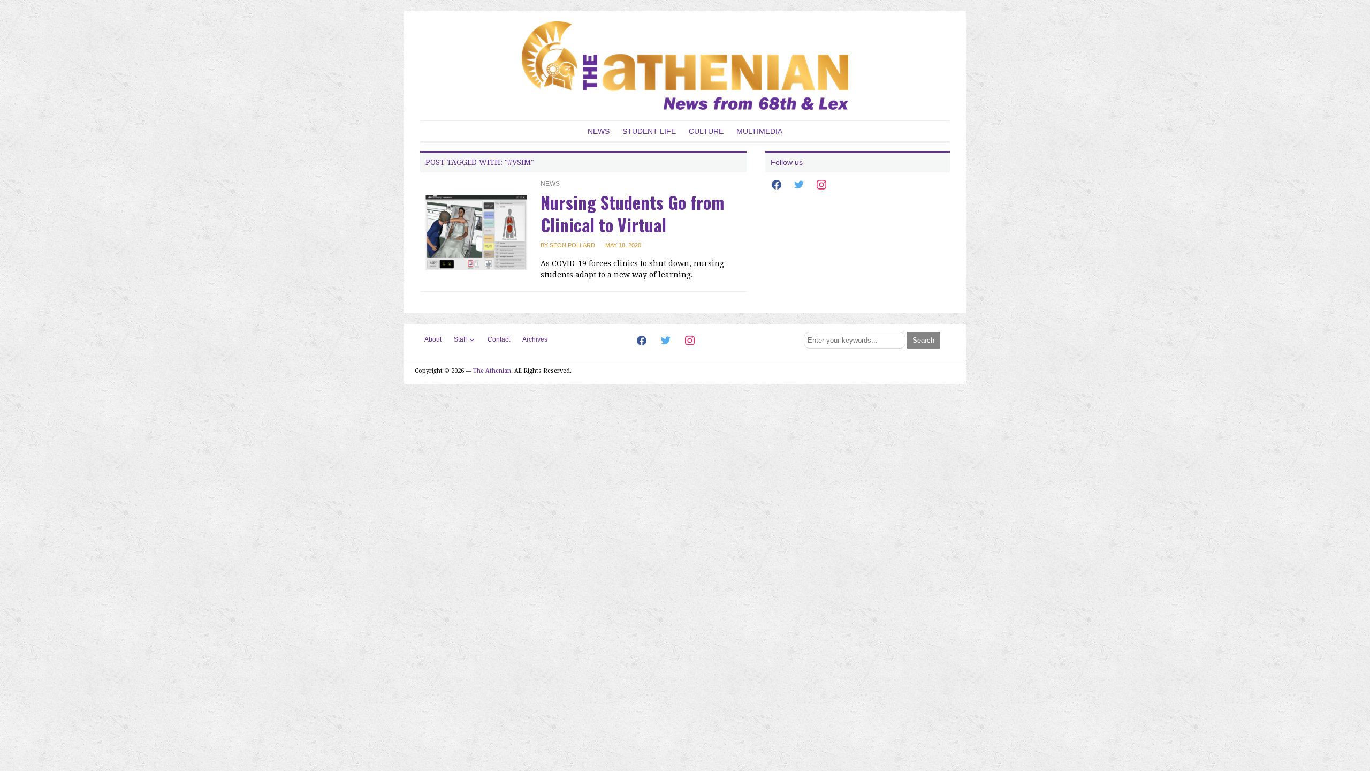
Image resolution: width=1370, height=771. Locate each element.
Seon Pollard (572, 245)
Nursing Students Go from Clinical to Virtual (632, 213)
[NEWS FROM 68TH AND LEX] (685, 65)
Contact (499, 339)
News (599, 131)
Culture (706, 131)
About (433, 339)
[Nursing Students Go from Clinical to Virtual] (476, 232)
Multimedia (759, 131)
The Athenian (492, 370)
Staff (460, 339)
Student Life (649, 131)
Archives (534, 339)
